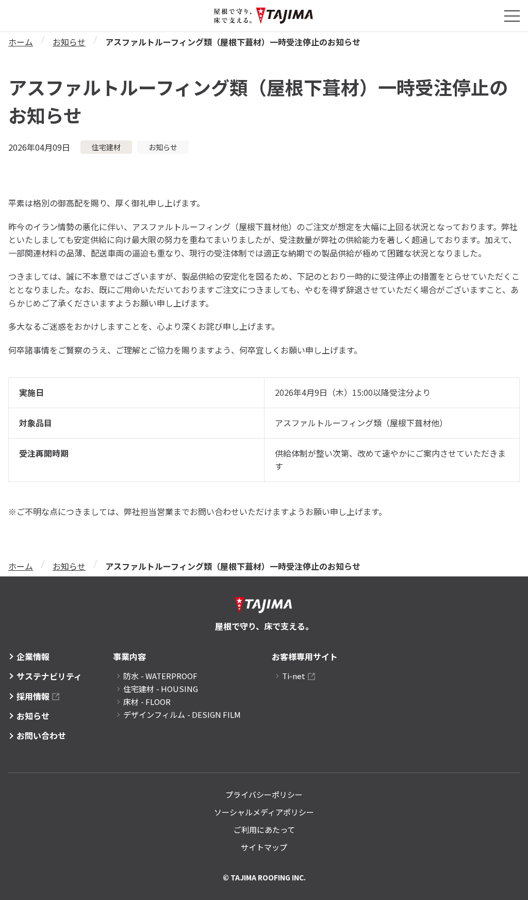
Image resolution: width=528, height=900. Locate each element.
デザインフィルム (182, 714)
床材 (147, 701)
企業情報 (33, 656)
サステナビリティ (49, 676)
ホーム (20, 42)
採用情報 (33, 696)
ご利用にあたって (264, 829)
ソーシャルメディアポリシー (264, 812)
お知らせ (69, 42)
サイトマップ (264, 847)
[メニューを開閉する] (512, 16)
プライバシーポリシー (264, 794)
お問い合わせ (41, 735)
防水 (160, 675)
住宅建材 (160, 688)
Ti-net (293, 675)
